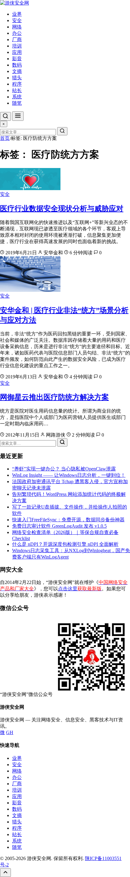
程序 (17, 84)
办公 (17, 33)
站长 (17, 90)
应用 (17, 52)
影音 (17, 58)
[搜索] (5, 116)
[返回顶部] (5, 872)
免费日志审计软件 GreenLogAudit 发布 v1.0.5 (59, 526)
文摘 (17, 71)
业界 (17, 14)
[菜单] (18, 116)
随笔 (17, 103)
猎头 (17, 77)
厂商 (17, 39)
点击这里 (80, 588)
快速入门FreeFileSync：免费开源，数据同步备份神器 (68, 519)
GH (9, 732)
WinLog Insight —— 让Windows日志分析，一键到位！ (68, 475)
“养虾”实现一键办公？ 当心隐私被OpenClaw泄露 (64, 468)
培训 (17, 45)
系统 (17, 96)
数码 (17, 65)
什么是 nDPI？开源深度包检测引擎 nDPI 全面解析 (65, 544)
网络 (17, 26)
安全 (17, 20)
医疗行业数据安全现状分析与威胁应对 (61, 209)
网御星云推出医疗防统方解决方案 (54, 397)
